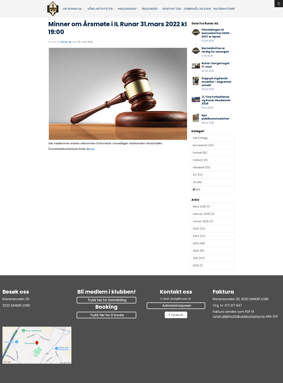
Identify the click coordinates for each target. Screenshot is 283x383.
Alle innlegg (200, 138)
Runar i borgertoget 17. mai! (215, 65)
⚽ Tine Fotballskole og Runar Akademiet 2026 (216, 100)
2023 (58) (199, 243)
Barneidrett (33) (203, 145)
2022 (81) (198, 251)
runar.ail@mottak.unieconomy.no (239, 316)
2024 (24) (199, 236)
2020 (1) (198, 265)
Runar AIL (66, 42)
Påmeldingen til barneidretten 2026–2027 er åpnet (216, 33)
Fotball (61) (200, 153)
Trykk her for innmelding (107, 300)
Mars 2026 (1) (201, 206)
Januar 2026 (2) (203, 221)
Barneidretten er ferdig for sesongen (215, 50)
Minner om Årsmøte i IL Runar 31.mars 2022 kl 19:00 (117, 28)
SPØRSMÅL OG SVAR (197, 9)
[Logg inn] (279, 4)
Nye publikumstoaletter (215, 117)
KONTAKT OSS (172, 9)
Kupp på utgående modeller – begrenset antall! (216, 81)
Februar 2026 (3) (204, 214)
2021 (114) (199, 258)
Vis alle (197, 182)
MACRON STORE (224, 9)
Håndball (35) (201, 167)
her (92, 149)
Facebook (177, 315)
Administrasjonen (176, 305)
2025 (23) (199, 229)
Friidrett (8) (200, 160)
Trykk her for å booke (107, 315)
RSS (197, 189)
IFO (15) (198, 175)
